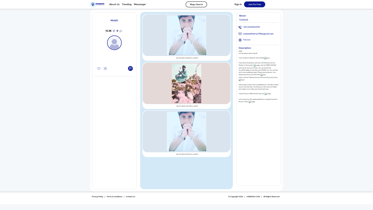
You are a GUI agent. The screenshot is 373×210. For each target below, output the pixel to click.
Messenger (140, 4)
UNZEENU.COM (253, 196)
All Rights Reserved (271, 196)
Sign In (238, 4)
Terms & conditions (114, 196)
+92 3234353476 (251, 27)
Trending (127, 4)
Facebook (243, 19)
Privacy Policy (97, 196)
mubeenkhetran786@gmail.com (258, 33)
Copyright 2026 (235, 196)
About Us (114, 4)
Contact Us (130, 196)
